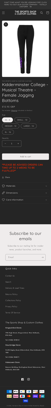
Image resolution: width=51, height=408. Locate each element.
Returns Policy (11, 294)
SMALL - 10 (22, 120)
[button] (3, 13)
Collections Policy (13, 300)
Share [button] (7, 177)
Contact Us (10, 275)
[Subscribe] (42, 257)
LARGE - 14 (29, 126)
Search (8, 282)
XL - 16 (8, 132)
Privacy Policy (11, 306)
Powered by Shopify (38, 406)
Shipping (14, 110)
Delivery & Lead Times (14, 288)
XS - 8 (7, 120)
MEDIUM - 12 (10, 126)
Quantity (5, 138)
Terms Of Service (12, 312)
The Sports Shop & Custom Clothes (22, 406)
